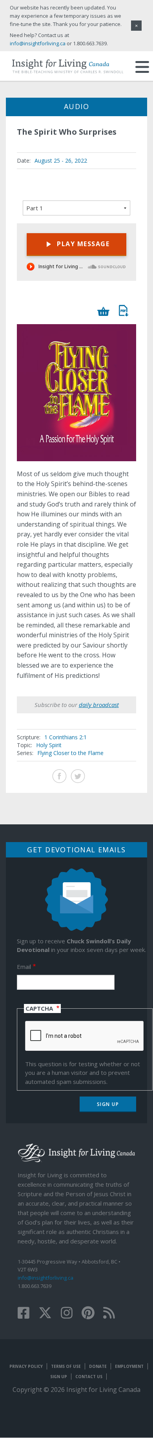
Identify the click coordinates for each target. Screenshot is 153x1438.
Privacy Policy (26, 1366)
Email (24, 966)
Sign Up (58, 1376)
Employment (129, 1366)
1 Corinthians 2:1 (65, 737)
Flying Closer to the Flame (70, 753)
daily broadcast (99, 705)
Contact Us (88, 1376)
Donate (98, 1366)
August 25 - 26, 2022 (61, 160)
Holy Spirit (49, 745)
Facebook (59, 776)
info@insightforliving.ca (45, 1277)
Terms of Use (66, 1366)
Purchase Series (104, 311)
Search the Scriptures (123, 310)
